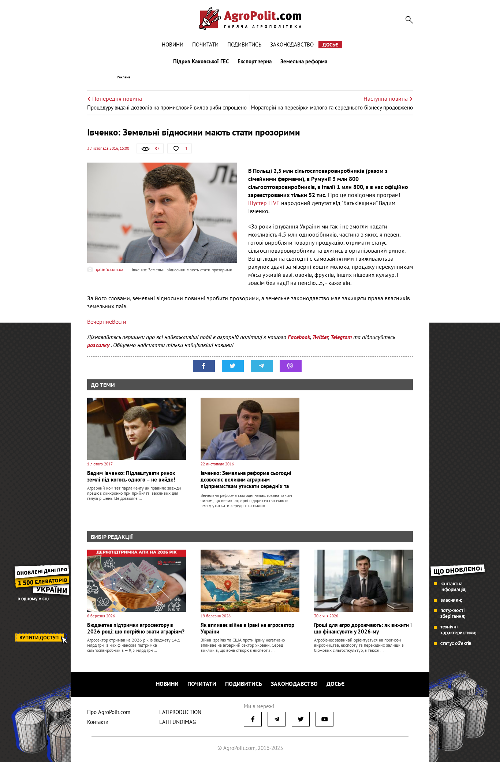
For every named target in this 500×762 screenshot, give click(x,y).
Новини (172, 44)
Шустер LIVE (264, 203)
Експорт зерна (255, 61)
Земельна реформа (303, 61)
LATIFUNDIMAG (177, 721)
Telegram (341, 337)
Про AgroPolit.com (108, 712)
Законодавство (292, 44)
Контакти (97, 721)
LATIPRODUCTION (180, 712)
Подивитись (244, 44)
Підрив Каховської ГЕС (201, 61)
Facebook (299, 337)
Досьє (330, 44)
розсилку (99, 345)
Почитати (205, 44)
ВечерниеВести (106, 321)
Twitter (320, 337)
